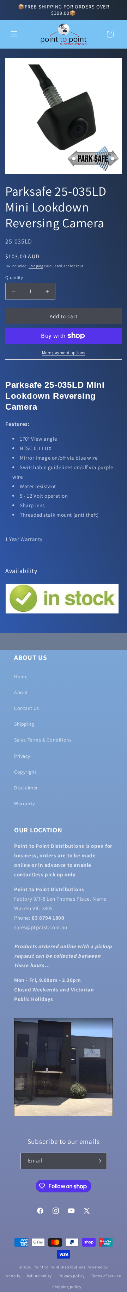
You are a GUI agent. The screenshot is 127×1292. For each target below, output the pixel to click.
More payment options (63, 352)
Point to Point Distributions (60, 1267)
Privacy (22, 756)
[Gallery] (63, 116)
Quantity (14, 278)
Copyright (25, 772)
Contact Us (26, 708)
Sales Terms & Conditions (43, 740)
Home (21, 676)
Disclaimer (26, 787)
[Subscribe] (99, 1161)
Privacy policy (72, 1275)
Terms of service (106, 1275)
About (21, 692)
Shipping (36, 266)
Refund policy (39, 1275)
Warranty (24, 803)
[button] (14, 34)
